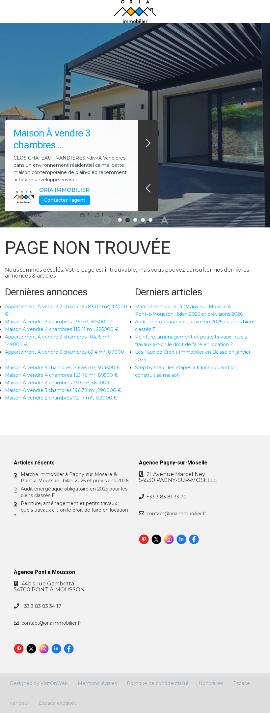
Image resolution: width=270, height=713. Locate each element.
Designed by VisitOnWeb (39, 683)
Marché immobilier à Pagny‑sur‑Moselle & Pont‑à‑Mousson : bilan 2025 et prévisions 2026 (74, 477)
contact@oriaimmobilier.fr (176, 514)
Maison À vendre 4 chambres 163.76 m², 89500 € (61, 375)
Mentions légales (97, 683)
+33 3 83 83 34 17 (41, 606)
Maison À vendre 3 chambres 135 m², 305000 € (59, 322)
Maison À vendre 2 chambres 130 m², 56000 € (58, 383)
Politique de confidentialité (158, 683)
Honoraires (211, 683)
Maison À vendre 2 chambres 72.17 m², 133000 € (61, 398)
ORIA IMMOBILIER (64, 190)
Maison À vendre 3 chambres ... (52, 139)
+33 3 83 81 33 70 (167, 497)
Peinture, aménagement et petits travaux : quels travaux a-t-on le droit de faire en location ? (71, 509)
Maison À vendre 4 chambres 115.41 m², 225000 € (62, 329)
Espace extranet (57, 703)
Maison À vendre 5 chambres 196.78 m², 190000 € (63, 390)
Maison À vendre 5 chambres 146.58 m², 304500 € (62, 368)
